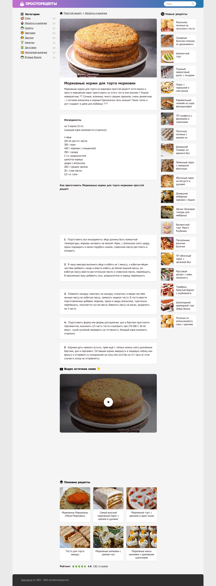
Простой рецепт (73, 13)
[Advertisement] (108, 215)
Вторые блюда (33, 57)
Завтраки (30, 33)
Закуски (29, 37)
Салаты (29, 28)
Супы (27, 18)
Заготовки (30, 47)
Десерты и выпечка (36, 23)
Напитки (29, 42)
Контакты (26, 580)
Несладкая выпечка (36, 52)
